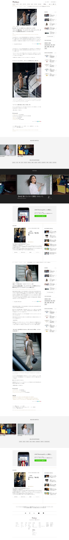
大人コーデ (27, 34)
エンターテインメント (35, 527)
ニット (16, 34)
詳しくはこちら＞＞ (31, 242)
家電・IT (29, 528)
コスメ (21, 525)
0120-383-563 (22, 119)
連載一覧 (51, 525)
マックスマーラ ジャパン (15, 114)
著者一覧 (51, 526)
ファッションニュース (47, 44)
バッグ (49, 43)
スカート (18, 289)
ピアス (45, 48)
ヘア (21, 527)
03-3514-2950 (29, 115)
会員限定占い (47, 526)
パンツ (18, 34)
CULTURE (34, 523)
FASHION (14, 26)
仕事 (33, 524)
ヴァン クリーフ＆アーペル (42, 526)
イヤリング (20, 34)
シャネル (40, 527)
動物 (28, 525)
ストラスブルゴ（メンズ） (16, 119)
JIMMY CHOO (14, 118)
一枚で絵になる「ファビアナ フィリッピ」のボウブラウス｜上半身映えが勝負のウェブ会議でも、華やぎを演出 (26, 399)
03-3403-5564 (27, 392)
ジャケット (25, 6)
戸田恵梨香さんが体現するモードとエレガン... (32, 196)
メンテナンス (22, 526)
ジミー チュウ (14, 35)
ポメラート (30, 289)
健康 (28, 529)
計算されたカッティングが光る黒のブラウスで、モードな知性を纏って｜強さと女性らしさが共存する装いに (25, 398)
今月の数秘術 (47, 525)
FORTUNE (47, 523)
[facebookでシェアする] (34, 301)
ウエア (16, 525)
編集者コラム (51, 524)
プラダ (35, 34)
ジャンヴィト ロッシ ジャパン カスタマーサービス (18, 392)
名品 (32, 531)
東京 (45, 46)
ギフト (29, 524)
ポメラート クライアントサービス (16, 391)
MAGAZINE (51, 523)
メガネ (25, 34)
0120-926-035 (24, 391)
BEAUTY (22, 523)
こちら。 (26, 243)
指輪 (50, 46)
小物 (53, 46)
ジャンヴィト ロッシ (33, 289)
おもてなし (29, 526)
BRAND (40, 523)
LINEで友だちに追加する (40, 460)
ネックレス (23, 34)
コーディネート (20, 6)
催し (25, 524)
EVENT (26, 523)
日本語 (48, 46)
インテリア (29, 527)
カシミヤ (20, 289)
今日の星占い (47, 524)
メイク (21, 524)
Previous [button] (0, 184)
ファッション (16, 6)
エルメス (40, 525)
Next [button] (68, 184)
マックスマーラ (32, 34)
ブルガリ (37, 34)
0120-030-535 (22, 114)
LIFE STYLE (29, 523)
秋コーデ (30, 34)
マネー (33, 525)
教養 (33, 526)
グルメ (26, 525)
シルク (22, 289)
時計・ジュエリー (18, 526)
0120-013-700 (19, 118)
